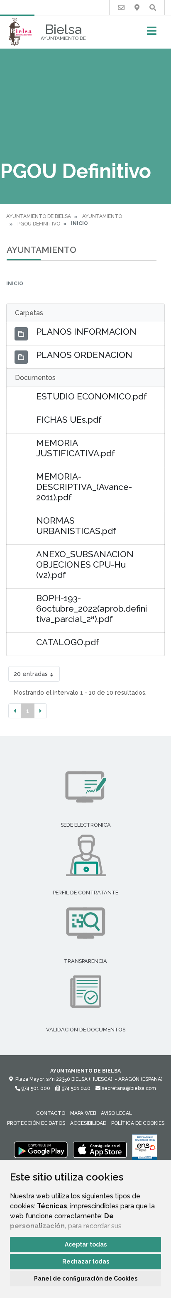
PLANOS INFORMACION (86, 331)
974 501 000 (35, 1088)
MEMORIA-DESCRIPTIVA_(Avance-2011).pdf (84, 486)
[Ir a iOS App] (100, 1149)
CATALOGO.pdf (67, 642)
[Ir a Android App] (41, 1149)
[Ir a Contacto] (121, 8)
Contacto (50, 1113)
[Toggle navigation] (152, 33)
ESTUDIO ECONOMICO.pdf (91, 396)
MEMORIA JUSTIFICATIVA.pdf (75, 448)
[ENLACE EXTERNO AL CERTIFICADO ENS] (144, 1149)
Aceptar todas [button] (86, 1244)
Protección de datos (36, 1123)
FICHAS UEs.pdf (69, 419)
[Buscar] (152, 8)
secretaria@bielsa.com (128, 1088)
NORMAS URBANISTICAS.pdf (76, 525)
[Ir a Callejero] (136, 8)
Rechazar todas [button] (85, 1261)
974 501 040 (75, 1088)
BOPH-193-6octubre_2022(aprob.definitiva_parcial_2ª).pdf (91, 608)
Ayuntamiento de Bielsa (38, 216)
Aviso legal (116, 1113)
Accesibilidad (88, 1123)
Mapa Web (83, 1113)
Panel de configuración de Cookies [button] (85, 1278)
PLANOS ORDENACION (84, 355)
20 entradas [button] (31, 673)
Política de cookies (137, 1123)
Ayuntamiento (102, 216)
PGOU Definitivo (38, 224)
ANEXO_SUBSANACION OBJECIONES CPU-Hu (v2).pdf (85, 564)
